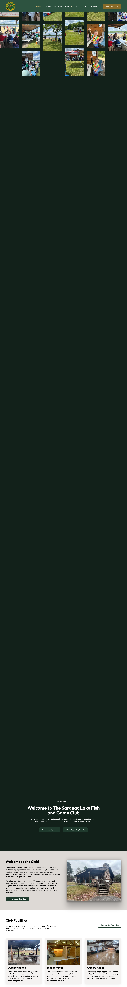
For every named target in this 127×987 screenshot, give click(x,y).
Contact (85, 6)
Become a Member (49, 830)
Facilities (48, 6)
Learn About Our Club (17, 899)
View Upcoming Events (75, 830)
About (67, 6)
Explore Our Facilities (110, 925)
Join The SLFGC (112, 6)
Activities (58, 6)
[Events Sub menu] (99, 6)
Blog (77, 6)
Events (94, 6)
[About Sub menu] (71, 6)
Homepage (37, 6)
